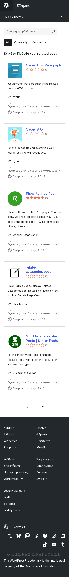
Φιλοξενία (11, 441)
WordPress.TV (13, 479)
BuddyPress (12, 510)
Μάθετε (9, 459)
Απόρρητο (10, 447)
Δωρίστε (42, 472)
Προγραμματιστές (16, 472)
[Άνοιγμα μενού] (63, 5)
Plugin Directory (13, 16)
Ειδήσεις (9, 434)
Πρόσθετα (43, 441)
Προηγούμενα (27, 407)
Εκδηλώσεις (44, 466)
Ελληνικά (18, 527)
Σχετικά (9, 428)
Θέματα (41, 434)
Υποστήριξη (12, 466)
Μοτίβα (41, 447)
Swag (42, 479)
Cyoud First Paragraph (43, 65)
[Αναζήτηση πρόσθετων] (53, 31)
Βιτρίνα (41, 428)
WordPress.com (14, 491)
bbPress (9, 504)
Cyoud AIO (34, 129)
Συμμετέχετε (45, 459)
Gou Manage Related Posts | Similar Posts (42, 338)
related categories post (38, 269)
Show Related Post (41, 193)
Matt (7, 497)
